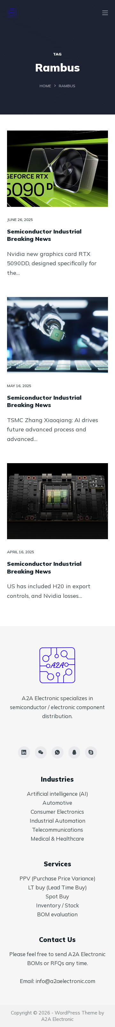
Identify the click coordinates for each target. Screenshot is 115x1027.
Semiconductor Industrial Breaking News (44, 235)
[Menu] (105, 13)
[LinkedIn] (24, 752)
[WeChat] (41, 752)
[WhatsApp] (57, 752)
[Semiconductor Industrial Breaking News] (57, 169)
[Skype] (91, 752)
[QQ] (74, 752)
